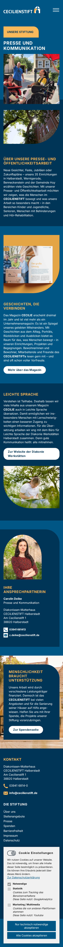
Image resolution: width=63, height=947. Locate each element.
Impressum (11, 835)
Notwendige (20, 883)
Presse (8, 821)
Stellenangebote (14, 816)
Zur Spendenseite (26, 729)
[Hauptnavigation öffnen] (56, 10)
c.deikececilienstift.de (24, 635)
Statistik (18, 888)
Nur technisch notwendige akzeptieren (31, 926)
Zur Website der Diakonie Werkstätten (26, 453)
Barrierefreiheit (13, 831)
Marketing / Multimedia (26, 904)
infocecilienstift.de (23, 793)
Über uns (9, 811)
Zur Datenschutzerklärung (23, 877)
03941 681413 (17, 629)
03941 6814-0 (18, 785)
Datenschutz (12, 840)
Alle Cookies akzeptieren (31, 935)
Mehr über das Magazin (24, 370)
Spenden (9, 826)
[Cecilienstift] (22, 12)
